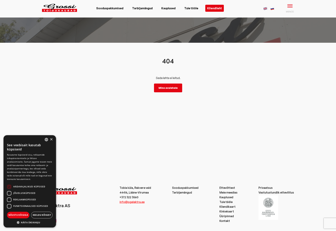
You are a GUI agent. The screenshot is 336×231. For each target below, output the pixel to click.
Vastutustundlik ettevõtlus (276, 192)
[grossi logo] (59, 13)
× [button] (51, 139)
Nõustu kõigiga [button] (18, 214)
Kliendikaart (227, 206)
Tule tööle (191, 8)
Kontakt (224, 221)
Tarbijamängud (142, 8)
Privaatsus (265, 187)
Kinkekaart (226, 211)
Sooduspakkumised (109, 8)
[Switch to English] (265, 8)
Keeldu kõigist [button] (42, 214)
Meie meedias (228, 192)
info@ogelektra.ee (132, 202)
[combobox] (46, 139)
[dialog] (30, 181)
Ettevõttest (227, 187)
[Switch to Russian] (272, 8)
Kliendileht (214, 8)
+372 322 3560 (129, 197)
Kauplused (168, 8)
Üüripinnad (226, 216)
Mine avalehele (168, 87)
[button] (29, 222)
